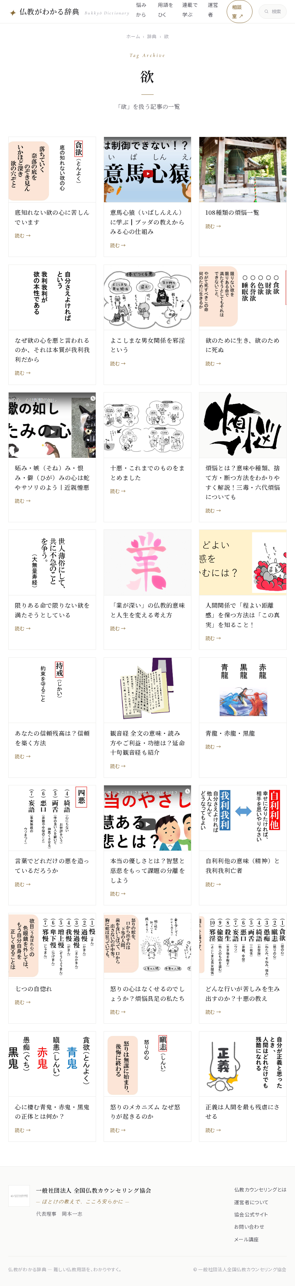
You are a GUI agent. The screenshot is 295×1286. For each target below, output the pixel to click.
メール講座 (246, 1239)
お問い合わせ (249, 1226)
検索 (276, 11)
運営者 (213, 9)
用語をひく (165, 9)
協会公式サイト (251, 1214)
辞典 (152, 36)
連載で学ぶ (190, 9)
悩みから (141, 9)
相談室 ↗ (237, 11)
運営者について (251, 1202)
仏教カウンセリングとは (260, 1189)
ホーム (133, 36)
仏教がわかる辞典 (69, 12)
